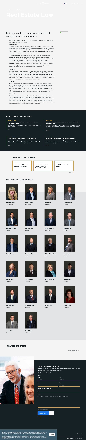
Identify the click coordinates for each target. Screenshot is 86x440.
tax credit (39, 58)
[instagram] (77, 433)
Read (9, 129)
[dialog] (28, 434)
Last (60, 377)
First (39, 377)
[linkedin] (79, 433)
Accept (52, 434)
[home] (43, 4)
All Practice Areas (73, 350)
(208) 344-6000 (75, 3)
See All (71, 172)
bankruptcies (29, 79)
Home (7, 9)
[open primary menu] (82, 3)
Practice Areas (13, 9)
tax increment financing (24, 76)
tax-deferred (41, 51)
